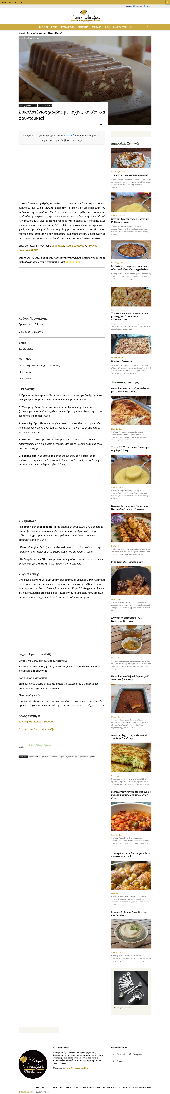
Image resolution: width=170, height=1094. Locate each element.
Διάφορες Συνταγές (118, 310)
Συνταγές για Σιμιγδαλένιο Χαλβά (37, 729)
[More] (66, 771)
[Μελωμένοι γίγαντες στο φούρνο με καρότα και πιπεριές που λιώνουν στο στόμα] (131, 816)
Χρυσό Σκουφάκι (27, 1092)
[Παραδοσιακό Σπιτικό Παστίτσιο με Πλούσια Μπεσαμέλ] (131, 410)
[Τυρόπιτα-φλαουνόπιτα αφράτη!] (131, 158)
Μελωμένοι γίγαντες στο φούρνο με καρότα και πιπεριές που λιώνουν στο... (131, 794)
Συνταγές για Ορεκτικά (119, 776)
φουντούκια (84, 756)
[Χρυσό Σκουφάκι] (85, 16)
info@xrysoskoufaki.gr (78, 1068)
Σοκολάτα (54, 756)
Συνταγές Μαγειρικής (36, 33)
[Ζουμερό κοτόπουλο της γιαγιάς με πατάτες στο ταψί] (131, 875)
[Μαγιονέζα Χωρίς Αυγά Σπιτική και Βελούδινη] (131, 934)
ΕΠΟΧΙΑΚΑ (96, 27)
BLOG (107, 27)
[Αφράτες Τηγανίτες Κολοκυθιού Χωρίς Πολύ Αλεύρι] (131, 757)
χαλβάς (92, 756)
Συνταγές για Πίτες (118, 171)
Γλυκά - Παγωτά (45, 106)
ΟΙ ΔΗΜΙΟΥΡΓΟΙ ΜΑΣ (122, 27)
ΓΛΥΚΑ (54, 27)
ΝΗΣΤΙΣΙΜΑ (83, 27)
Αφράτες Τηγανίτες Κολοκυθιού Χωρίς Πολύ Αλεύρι (129, 737)
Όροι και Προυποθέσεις (49, 1087)
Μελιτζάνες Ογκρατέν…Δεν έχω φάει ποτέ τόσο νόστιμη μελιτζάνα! (130, 268)
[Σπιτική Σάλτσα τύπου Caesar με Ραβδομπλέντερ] (131, 202)
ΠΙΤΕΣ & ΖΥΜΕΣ (67, 27)
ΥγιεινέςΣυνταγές (71, 756)
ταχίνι (62, 756)
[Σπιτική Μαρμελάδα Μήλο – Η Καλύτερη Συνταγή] (131, 639)
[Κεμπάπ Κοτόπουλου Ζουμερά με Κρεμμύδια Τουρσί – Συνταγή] (131, 527)
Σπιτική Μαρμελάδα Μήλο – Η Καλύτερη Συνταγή (128, 619)
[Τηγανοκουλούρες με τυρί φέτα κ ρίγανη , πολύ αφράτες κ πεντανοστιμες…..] (131, 297)
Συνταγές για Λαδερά (118, 263)
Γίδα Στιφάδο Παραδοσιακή (127, 561)
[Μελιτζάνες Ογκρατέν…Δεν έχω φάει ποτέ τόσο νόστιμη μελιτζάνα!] (131, 249)
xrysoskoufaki (33, 756)
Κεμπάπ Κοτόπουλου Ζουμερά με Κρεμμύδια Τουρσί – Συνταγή (130, 507)
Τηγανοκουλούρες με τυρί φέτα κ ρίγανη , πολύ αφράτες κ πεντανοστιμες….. (129, 316)
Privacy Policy (111, 1087)
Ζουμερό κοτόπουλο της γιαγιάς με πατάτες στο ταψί (130, 855)
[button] (148, 27)
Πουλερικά (115, 546)
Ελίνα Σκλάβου (116, 429)
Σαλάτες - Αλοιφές (118, 215)
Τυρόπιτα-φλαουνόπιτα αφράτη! (129, 174)
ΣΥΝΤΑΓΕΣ (43, 27)
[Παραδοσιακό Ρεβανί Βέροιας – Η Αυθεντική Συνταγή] (131, 698)
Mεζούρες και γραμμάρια (137, 1087)
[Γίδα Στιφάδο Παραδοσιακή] (131, 581)
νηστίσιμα (44, 756)
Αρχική (22, 33)
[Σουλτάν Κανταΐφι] (131, 344)
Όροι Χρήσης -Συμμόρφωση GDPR (82, 1087)
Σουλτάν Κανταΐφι (121, 360)
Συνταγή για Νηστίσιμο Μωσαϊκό (36, 721)
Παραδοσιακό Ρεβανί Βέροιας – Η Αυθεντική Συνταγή (130, 678)
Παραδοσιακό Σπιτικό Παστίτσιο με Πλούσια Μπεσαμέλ (130, 390)
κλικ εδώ (69, 135)
